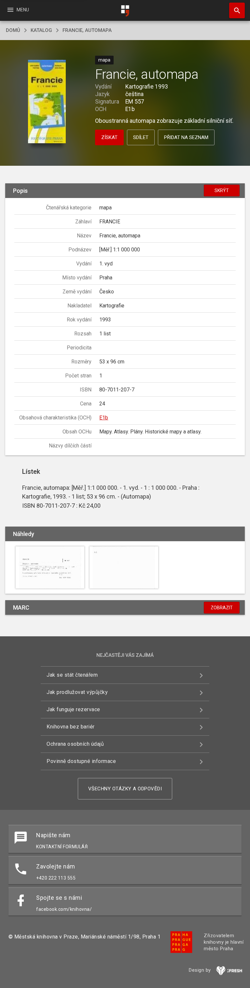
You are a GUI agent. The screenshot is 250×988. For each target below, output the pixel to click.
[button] (47, 102)
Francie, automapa (87, 30)
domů (13, 30)
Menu (18, 10)
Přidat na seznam (186, 137)
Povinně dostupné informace (81, 761)
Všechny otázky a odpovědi (125, 789)
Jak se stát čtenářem (72, 675)
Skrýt (222, 190)
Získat (109, 137)
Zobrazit (222, 607)
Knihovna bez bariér (71, 727)
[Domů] (125, 11)
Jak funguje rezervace (73, 709)
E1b (103, 418)
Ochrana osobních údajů (75, 744)
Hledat (235, 10)
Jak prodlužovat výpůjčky (77, 692)
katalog (41, 30)
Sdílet (140, 137)
